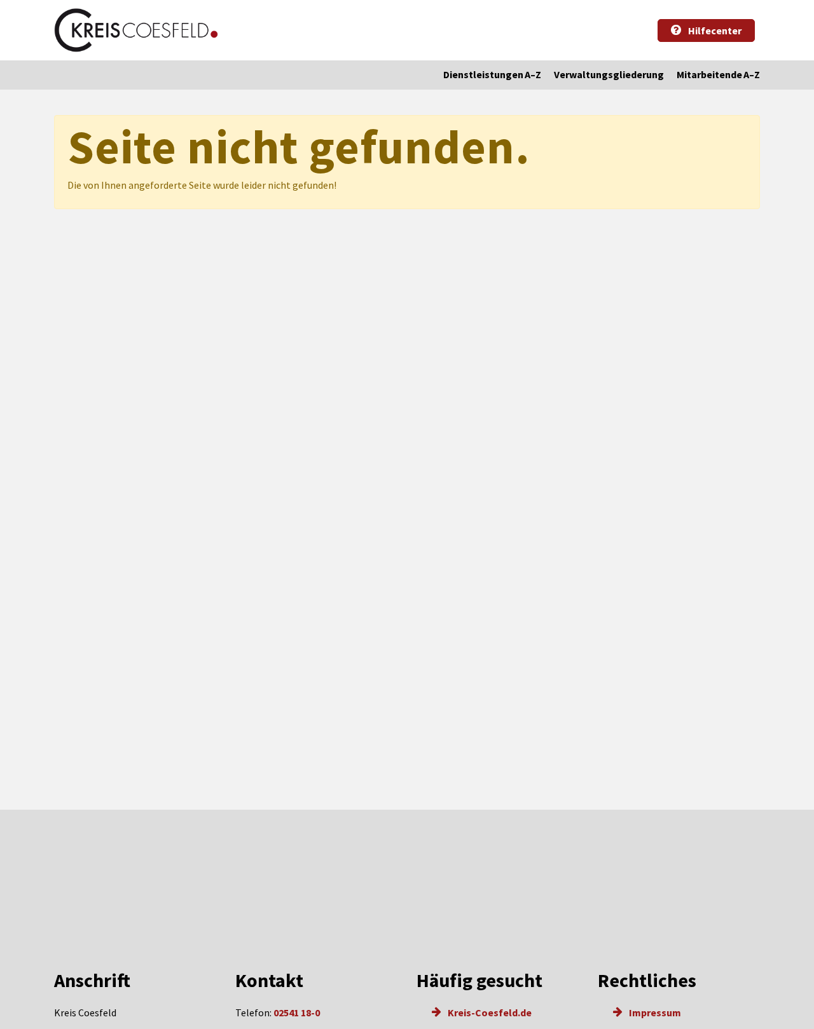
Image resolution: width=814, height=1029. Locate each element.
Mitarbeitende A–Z (718, 74)
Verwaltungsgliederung (609, 74)
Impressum (654, 1012)
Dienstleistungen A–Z (492, 74)
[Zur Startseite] (136, 30)
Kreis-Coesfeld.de (489, 1012)
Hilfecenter (714, 30)
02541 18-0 (296, 1012)
